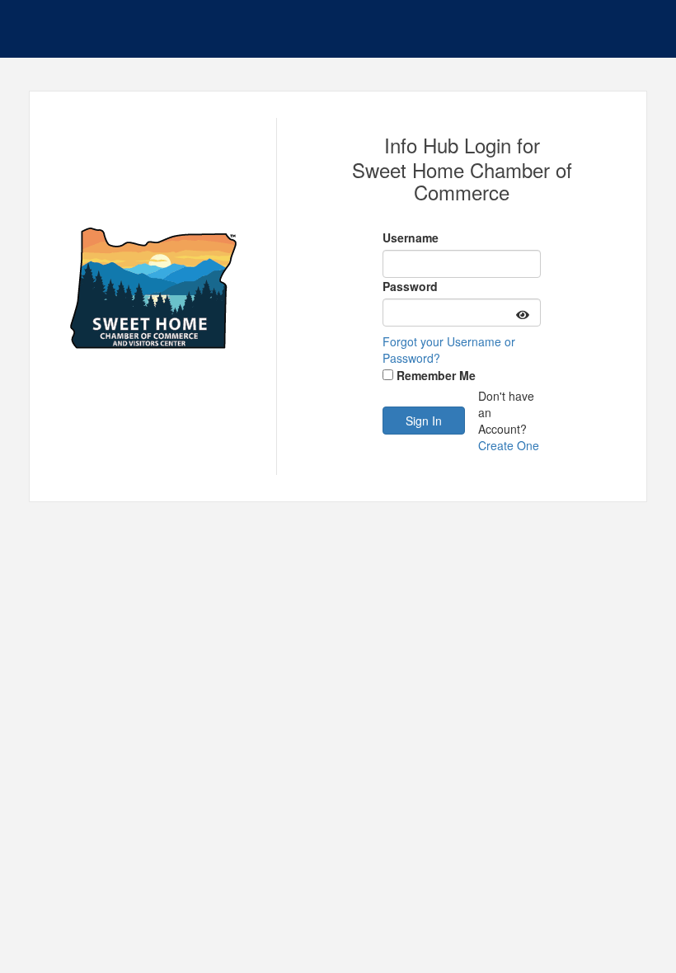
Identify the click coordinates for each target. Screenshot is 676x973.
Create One (508, 445)
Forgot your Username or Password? (449, 349)
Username (411, 237)
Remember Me (436, 375)
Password (410, 286)
